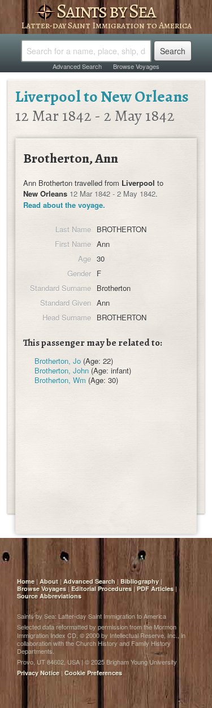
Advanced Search (77, 66)
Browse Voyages (136, 66)
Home (25, 581)
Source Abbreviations (49, 596)
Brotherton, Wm (60, 380)
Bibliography (139, 581)
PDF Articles (155, 588)
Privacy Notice (38, 672)
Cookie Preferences (93, 672)
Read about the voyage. (64, 204)
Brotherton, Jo (57, 360)
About (49, 581)
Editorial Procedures (101, 588)
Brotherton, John (61, 370)
